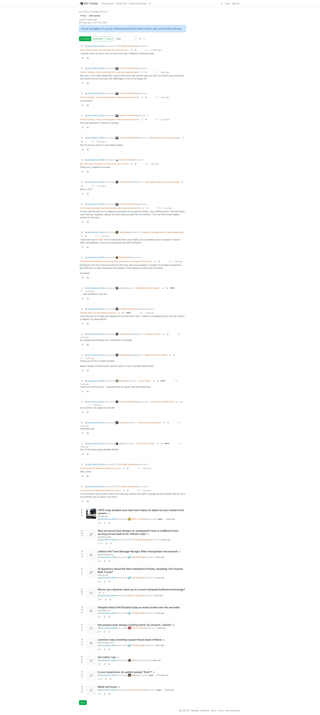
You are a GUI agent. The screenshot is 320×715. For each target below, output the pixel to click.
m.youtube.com (104, 610)
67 (101, 599)
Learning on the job (153, 334)
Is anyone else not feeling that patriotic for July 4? (100, 468)
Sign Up (236, 3)
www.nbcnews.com (106, 554)
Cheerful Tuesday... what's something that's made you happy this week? (109, 72)
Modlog (194, 710)
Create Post (121, 3)
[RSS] (144, 39)
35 (101, 679)
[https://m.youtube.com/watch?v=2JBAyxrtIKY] (91, 611)
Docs (213, 710)
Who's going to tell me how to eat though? (162, 182)
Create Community (138, 3)
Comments (98, 39)
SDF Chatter (91, 3)
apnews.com (103, 516)
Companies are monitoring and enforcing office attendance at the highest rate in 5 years (116, 261)
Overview (85, 39)
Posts (108, 39)
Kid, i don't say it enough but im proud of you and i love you (104, 164)
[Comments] (91, 593)
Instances (204, 710)
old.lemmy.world (104, 537)
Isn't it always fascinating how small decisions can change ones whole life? (110, 208)
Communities (107, 3)
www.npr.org (103, 575)
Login (227, 3)
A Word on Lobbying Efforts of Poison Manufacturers (162, 232)
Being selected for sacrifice (156, 355)
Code (220, 710)
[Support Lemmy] (150, 3)
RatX (101, 239)
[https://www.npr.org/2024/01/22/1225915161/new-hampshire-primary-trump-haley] (91, 572)
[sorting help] (140, 39)
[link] (136, 50)
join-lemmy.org (232, 710)
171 (101, 543)
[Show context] (132, 50)
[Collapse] (82, 46)
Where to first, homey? (145, 443)
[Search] (222, 3)
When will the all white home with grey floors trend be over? (104, 50)
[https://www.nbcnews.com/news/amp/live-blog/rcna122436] (91, 643)
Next (83, 702)
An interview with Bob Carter (162, 402)
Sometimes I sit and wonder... (148, 288)
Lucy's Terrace (145, 381)
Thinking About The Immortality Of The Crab (98, 313)
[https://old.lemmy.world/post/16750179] (91, 534)
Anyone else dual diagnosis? (149, 422)
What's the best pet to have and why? (164, 138)
